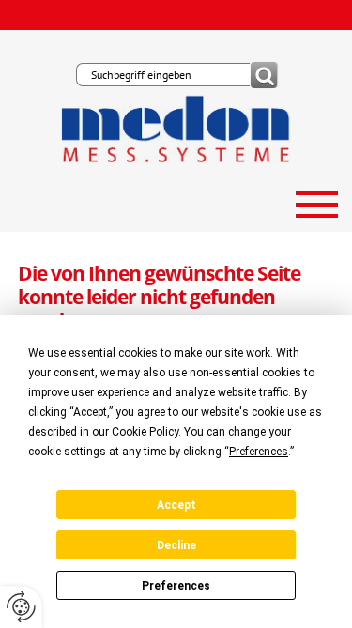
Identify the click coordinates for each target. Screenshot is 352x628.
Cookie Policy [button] (145, 431)
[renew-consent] (21, 607)
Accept (176, 505)
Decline (176, 545)
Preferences (176, 585)
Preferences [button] (258, 451)
